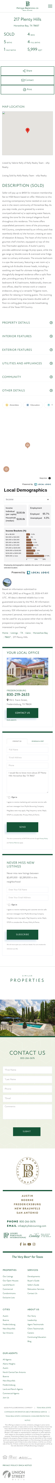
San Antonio (27, 1213)
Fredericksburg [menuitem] (9, 1324)
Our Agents (11, 720)
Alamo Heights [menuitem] (9, 1364)
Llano (28, 633)
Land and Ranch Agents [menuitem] (13, 1389)
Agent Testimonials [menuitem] (36, 1324)
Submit (27, 1132)
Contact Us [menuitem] (32, 1293)
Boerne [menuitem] (6, 1320)
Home (5, 633)
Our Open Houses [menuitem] (10, 1281)
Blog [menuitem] (29, 1341)
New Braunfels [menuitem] (9, 1329)
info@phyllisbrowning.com (32, 1226)
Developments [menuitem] (34, 1276)
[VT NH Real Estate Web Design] (14, 1475)
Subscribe (22, 934)
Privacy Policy (43, 838)
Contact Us (22, 713)
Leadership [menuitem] (32, 1320)
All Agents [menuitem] (7, 1360)
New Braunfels (27, 1209)
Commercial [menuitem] (8, 1289)
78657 (7, 637)
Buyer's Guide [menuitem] (33, 1281)
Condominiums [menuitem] (9, 1293)
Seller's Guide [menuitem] (33, 1285)
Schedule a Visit (38, 741)
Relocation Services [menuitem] (36, 1289)
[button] (27, 130)
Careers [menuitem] (31, 1333)
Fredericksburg (27, 1204)
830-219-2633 (18, 695)
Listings (14, 633)
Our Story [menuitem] (32, 1316)
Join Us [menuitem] (6, 1398)
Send (22, 827)
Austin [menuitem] (5, 1316)
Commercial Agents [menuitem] (11, 1393)
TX (21, 633)
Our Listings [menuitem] (8, 1276)
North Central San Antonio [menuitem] (14, 1372)
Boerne (27, 1200)
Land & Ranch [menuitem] (9, 1285)
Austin (27, 1196)
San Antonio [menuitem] (8, 1333)
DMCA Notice (25, 1465)
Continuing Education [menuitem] (37, 1337)
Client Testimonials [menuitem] (36, 1329)
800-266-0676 (27, 1058)
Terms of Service (14, 843)
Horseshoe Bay (40, 633)
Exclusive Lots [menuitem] (9, 1298)
